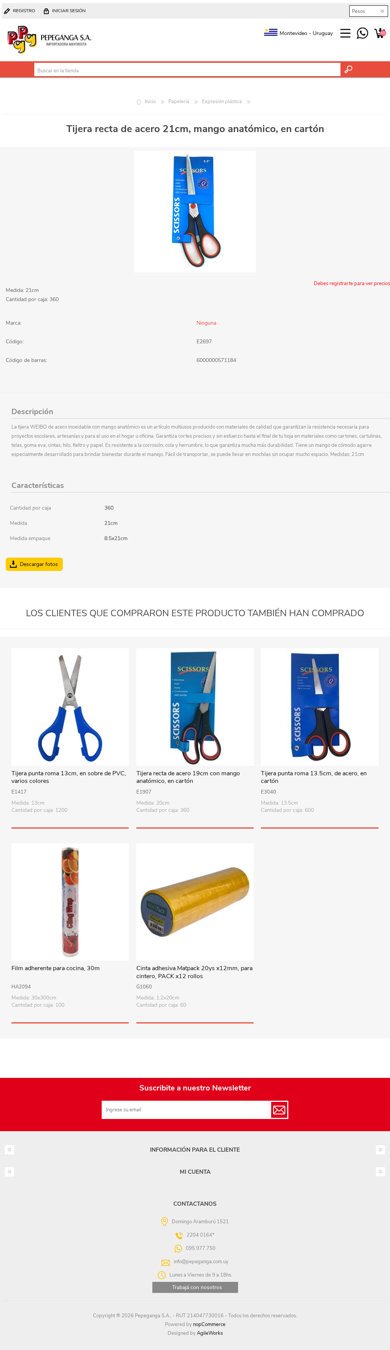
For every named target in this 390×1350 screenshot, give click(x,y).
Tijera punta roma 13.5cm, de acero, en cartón (314, 778)
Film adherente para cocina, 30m (55, 968)
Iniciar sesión (69, 11)
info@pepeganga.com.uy (201, 1261)
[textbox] (187, 71)
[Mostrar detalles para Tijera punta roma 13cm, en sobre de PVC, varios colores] (70, 706)
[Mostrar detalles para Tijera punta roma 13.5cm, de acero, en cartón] (319, 706)
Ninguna (206, 323)
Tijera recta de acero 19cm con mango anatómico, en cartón (188, 778)
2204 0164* (200, 1235)
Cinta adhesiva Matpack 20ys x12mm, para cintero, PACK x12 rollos (194, 972)
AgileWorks (210, 1333)
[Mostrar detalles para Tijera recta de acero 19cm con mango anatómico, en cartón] (195, 706)
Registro (24, 11)
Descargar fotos (39, 564)
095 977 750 (362, 33)
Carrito (379, 33)
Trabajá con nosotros (197, 1287)
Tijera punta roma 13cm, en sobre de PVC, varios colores (68, 778)
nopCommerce (209, 1324)
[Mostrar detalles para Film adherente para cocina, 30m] (70, 902)
